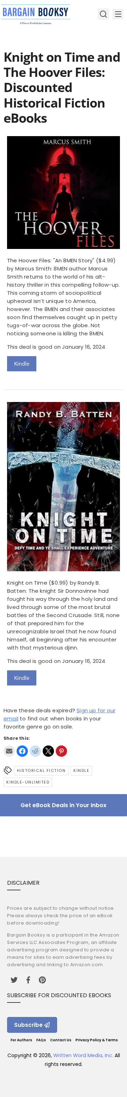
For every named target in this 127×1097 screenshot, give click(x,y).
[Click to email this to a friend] (9, 751)
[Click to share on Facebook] (22, 751)
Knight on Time (27, 582)
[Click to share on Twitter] (48, 751)
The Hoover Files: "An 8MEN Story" (51, 260)
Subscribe (28, 1025)
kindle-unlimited (27, 782)
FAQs (41, 1040)
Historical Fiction (41, 770)
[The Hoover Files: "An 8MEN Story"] (63, 247)
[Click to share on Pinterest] (61, 751)
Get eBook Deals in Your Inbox (63, 805)
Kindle (21, 363)
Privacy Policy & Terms (96, 1040)
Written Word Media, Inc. (83, 1055)
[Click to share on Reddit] (35, 751)
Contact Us (60, 1040)
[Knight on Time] (63, 569)
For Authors (21, 1040)
